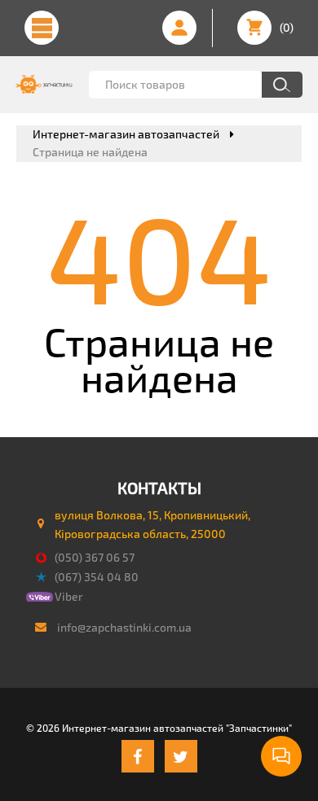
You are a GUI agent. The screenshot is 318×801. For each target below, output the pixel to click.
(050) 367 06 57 (95, 557)
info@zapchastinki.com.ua (124, 627)
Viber (69, 596)
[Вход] (179, 28)
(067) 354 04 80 (97, 577)
